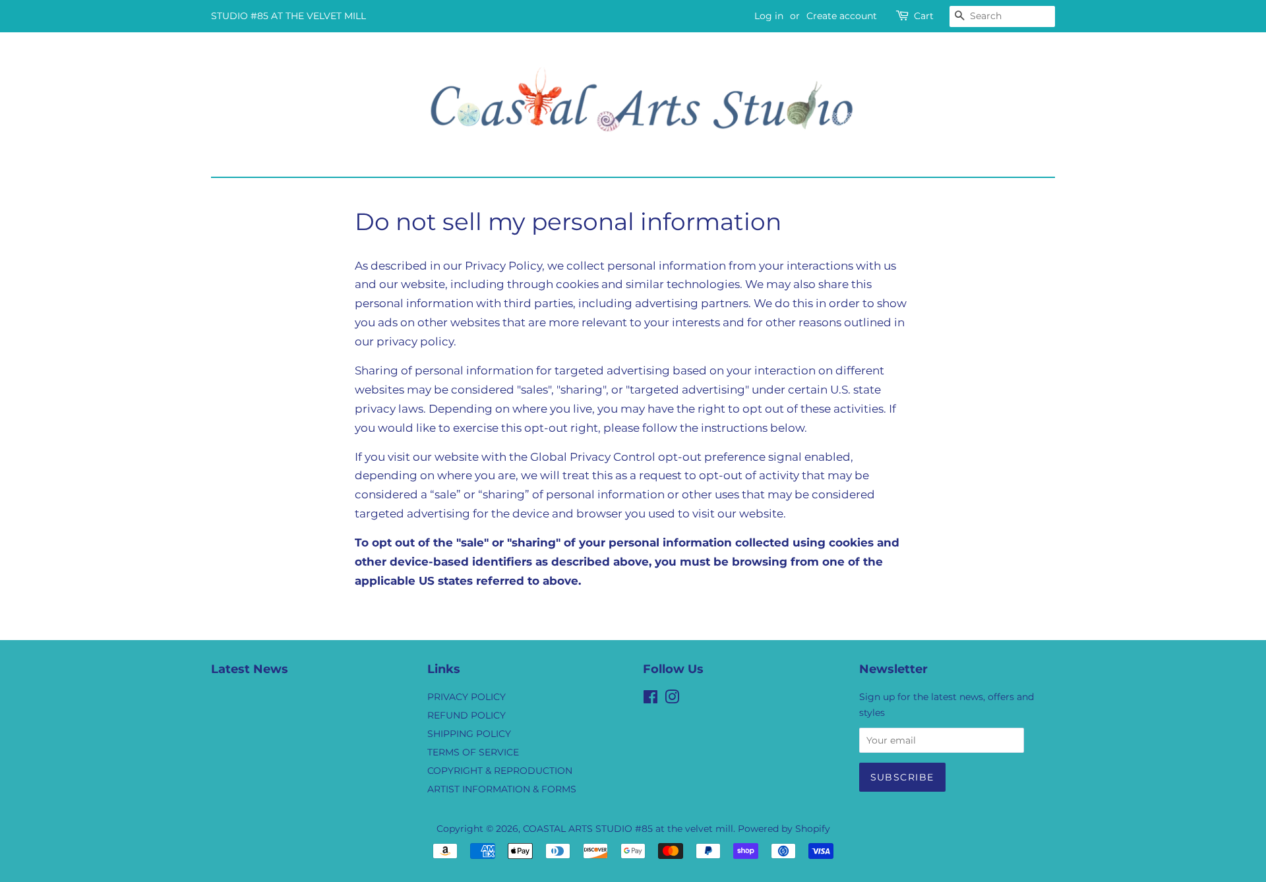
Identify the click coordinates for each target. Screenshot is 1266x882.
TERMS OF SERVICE (473, 752)
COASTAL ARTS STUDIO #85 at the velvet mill (628, 829)
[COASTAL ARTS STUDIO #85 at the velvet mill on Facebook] (650, 699)
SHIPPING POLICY (469, 734)
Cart (924, 16)
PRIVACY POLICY (466, 697)
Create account (841, 16)
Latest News (249, 669)
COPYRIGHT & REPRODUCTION (499, 771)
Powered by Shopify (784, 829)
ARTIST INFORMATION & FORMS (501, 789)
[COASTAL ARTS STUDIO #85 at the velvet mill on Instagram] (672, 699)
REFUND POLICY (466, 715)
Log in (768, 16)
